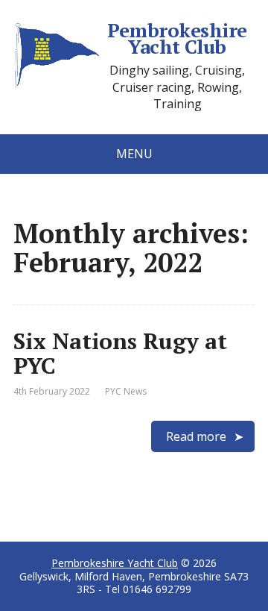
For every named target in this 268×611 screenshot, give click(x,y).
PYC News (126, 391)
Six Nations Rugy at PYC (120, 353)
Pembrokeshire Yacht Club (176, 38)
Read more (196, 436)
